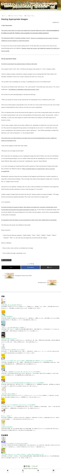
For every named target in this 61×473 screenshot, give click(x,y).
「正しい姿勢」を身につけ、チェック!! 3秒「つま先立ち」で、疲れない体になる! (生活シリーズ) (22, 454)
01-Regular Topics (7, 260)
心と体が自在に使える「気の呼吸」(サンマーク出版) (12, 349)
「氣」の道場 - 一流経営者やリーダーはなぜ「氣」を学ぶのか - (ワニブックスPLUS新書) (20, 371)
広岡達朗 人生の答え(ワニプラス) (8, 338)
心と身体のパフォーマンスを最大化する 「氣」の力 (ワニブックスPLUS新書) (17, 404)
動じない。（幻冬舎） (6, 415)
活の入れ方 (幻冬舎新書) (6, 316)
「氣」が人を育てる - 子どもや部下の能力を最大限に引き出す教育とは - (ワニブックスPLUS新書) (22, 382)
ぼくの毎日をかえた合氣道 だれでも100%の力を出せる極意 (14, 443)
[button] (49, 267)
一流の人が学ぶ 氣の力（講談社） (8, 393)
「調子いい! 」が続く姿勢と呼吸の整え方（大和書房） (13, 327)
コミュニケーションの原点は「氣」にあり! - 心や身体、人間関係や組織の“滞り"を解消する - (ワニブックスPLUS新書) (26, 360)
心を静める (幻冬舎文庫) (6, 426)
